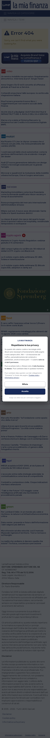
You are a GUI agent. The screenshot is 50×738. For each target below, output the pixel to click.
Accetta (25, 391)
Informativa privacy (12, 378)
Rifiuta (25, 384)
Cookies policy (34, 375)
